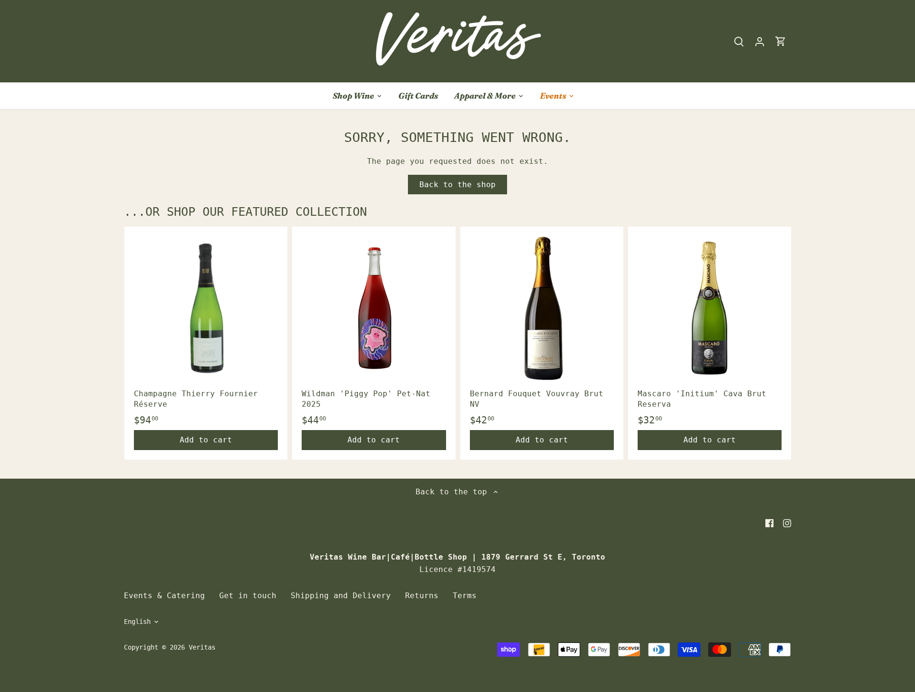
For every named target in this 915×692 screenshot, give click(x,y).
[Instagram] (787, 523)
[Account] (759, 41)
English (137, 621)
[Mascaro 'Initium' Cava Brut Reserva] (710, 308)
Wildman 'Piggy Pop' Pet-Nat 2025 (366, 399)
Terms (465, 595)
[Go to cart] (780, 41)
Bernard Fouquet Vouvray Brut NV (536, 399)
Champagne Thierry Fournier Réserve (196, 399)
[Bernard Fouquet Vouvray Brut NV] (542, 308)
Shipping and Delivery (341, 595)
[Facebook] (769, 523)
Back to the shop (457, 184)
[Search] (738, 41)
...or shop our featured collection (245, 212)
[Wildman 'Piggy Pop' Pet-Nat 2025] (374, 308)
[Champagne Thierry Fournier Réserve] (206, 308)
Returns (421, 595)
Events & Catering (164, 595)
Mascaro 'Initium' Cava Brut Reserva (702, 399)
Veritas (202, 647)
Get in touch (247, 595)
